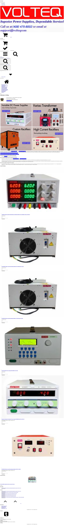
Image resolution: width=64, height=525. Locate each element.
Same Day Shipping (4, 506)
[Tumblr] (7, 516)
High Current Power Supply (5, 84)
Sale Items (3, 92)
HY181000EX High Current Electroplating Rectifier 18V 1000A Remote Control (13, 266)
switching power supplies (22, 151)
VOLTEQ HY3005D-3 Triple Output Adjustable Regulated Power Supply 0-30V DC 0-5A (11, 491)
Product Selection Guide (4, 508)
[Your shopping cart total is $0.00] (5, 45)
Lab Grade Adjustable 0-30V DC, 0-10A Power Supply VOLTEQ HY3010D (10, 492)
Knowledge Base (3, 91)
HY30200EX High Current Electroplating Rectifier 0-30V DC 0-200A (11, 469)
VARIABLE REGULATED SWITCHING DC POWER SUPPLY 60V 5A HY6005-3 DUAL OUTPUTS (16, 214)
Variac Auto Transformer (4, 88)
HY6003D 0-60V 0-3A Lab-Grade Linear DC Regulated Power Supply (9, 493)
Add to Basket (3, 322)
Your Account (3, 3)
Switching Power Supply (4, 87)
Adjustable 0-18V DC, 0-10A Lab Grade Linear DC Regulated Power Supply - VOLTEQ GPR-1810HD (13, 497)
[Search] (5, 61)
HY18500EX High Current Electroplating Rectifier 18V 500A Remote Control (12, 318)
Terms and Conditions (4, 507)
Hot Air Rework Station (4, 90)
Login (1, 57)
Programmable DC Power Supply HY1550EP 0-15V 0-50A (10, 370)
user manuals (5, 156)
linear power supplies (14, 151)
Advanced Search (8, 64)
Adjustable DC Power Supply (5, 85)
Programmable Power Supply (5, 89)
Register (3, 57)
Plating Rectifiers (3, 86)
